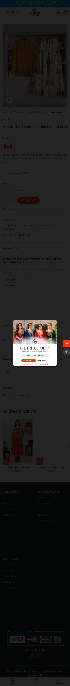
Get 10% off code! (28, 360)
